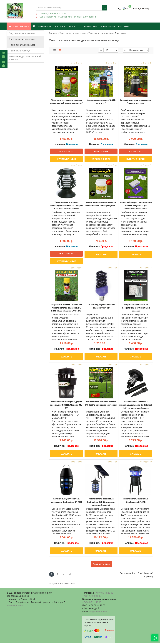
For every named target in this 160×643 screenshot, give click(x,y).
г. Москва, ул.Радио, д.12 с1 (51, 13)
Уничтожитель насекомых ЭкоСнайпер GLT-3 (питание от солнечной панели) (101, 502)
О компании (44, 26)
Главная (53, 33)
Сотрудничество (88, 26)
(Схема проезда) (15, 605)
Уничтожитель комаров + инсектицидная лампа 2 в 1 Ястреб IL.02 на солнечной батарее (66, 205)
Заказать (101, 254)
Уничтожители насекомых (22, 39)
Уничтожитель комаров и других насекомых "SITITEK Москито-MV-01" (66, 404)
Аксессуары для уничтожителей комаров (25, 58)
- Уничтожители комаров (22, 45)
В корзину (67, 151)
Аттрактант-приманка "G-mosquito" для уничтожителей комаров (136, 307)
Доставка (59, 26)
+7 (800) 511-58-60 (91, 602)
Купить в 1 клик (66, 159)
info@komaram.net (98, 611)
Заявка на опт (107, 26)
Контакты (123, 26)
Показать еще (101, 564)
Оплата (71, 26)
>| (70, 574)
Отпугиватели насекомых (22, 33)
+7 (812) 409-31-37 (91, 596)
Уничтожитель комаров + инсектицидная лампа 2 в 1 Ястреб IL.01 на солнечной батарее (135, 404)
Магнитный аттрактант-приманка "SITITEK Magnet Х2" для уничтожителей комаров (136, 205)
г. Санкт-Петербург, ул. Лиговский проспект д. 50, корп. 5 (66, 16)
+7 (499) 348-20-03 (103, 593)
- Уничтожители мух (19, 50)
